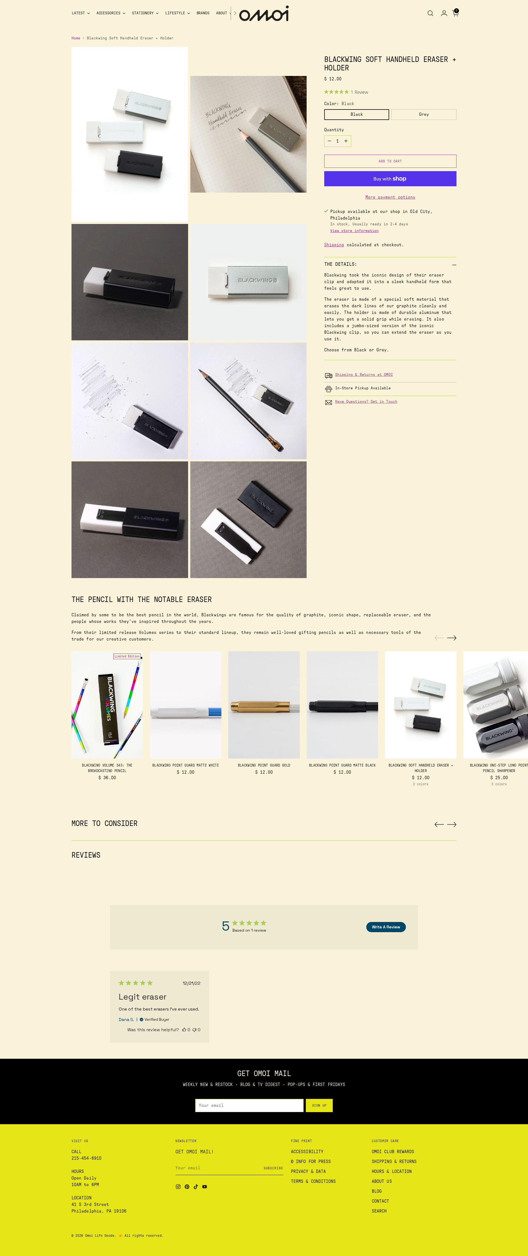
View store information (354, 231)
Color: (339, 104)
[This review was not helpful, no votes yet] (194, 1030)
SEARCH (379, 1211)
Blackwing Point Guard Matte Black (342, 765)
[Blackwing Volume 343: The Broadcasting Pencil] (107, 705)
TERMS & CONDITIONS (313, 1181)
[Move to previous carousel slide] (439, 638)
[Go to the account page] (441, 13)
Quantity (334, 130)
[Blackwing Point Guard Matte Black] (342, 705)
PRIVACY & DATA (308, 1171)
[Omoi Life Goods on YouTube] (205, 1187)
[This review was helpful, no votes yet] (184, 1030)
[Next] (235, 13)
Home (76, 38)
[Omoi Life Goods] (264, 13)
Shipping (334, 245)
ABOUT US (382, 1181)
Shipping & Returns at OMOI (364, 374)
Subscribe (273, 1168)
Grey (424, 114)
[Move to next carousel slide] (452, 637)
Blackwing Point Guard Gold (264, 765)
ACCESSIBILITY (307, 1152)
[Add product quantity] (346, 141)
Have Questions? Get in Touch (366, 401)
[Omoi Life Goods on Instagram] (178, 1187)
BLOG (377, 1191)
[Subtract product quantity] (329, 141)
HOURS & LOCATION (392, 1171)
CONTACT (380, 1201)
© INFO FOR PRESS (311, 1161)
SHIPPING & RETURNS (394, 1161)
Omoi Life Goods (99, 1235)
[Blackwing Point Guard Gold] (264, 705)
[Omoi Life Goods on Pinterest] (187, 1187)
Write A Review (386, 926)
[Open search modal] (430, 13)
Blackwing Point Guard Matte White (185, 765)
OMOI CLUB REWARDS (393, 1152)
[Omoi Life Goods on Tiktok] (196, 1187)
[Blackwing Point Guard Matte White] (185, 705)
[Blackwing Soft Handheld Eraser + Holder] (421, 705)
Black (357, 114)
